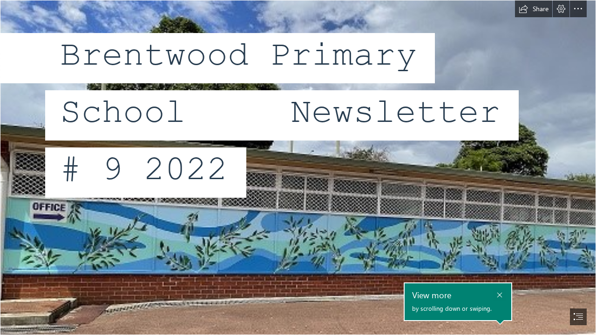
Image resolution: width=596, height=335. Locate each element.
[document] (298, 167)
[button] (533, 8)
